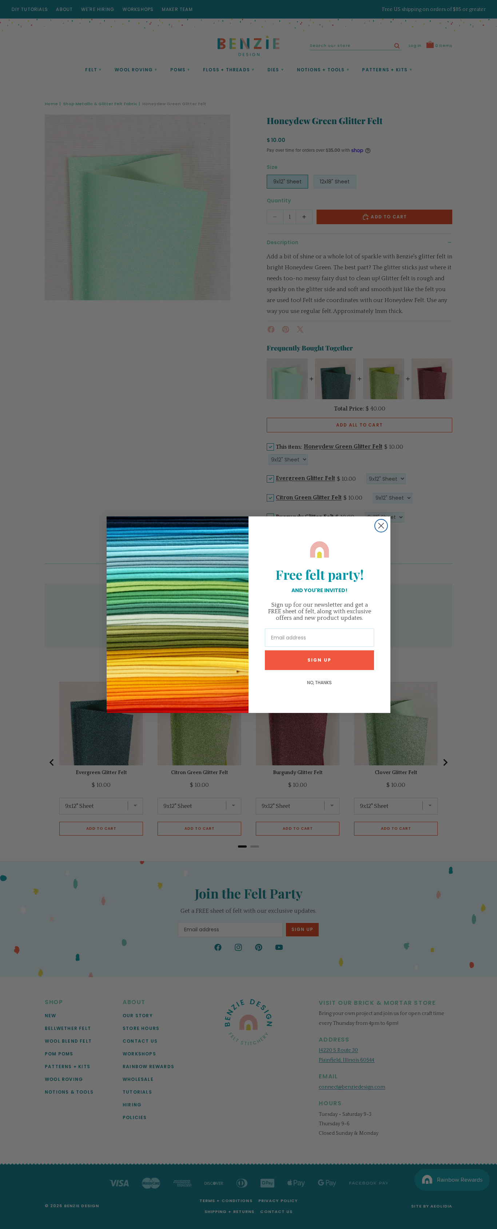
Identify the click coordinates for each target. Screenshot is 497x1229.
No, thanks (319, 682)
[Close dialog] (381, 525)
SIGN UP (319, 660)
